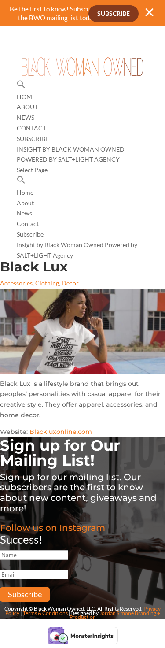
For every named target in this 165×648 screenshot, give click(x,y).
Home (26, 96)
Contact (31, 128)
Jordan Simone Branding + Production (115, 615)
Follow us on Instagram (52, 527)
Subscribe (113, 13)
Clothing (47, 283)
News (25, 117)
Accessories (16, 283)
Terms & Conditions (45, 613)
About (27, 107)
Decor (70, 283)
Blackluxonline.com (60, 432)
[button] (21, 86)
